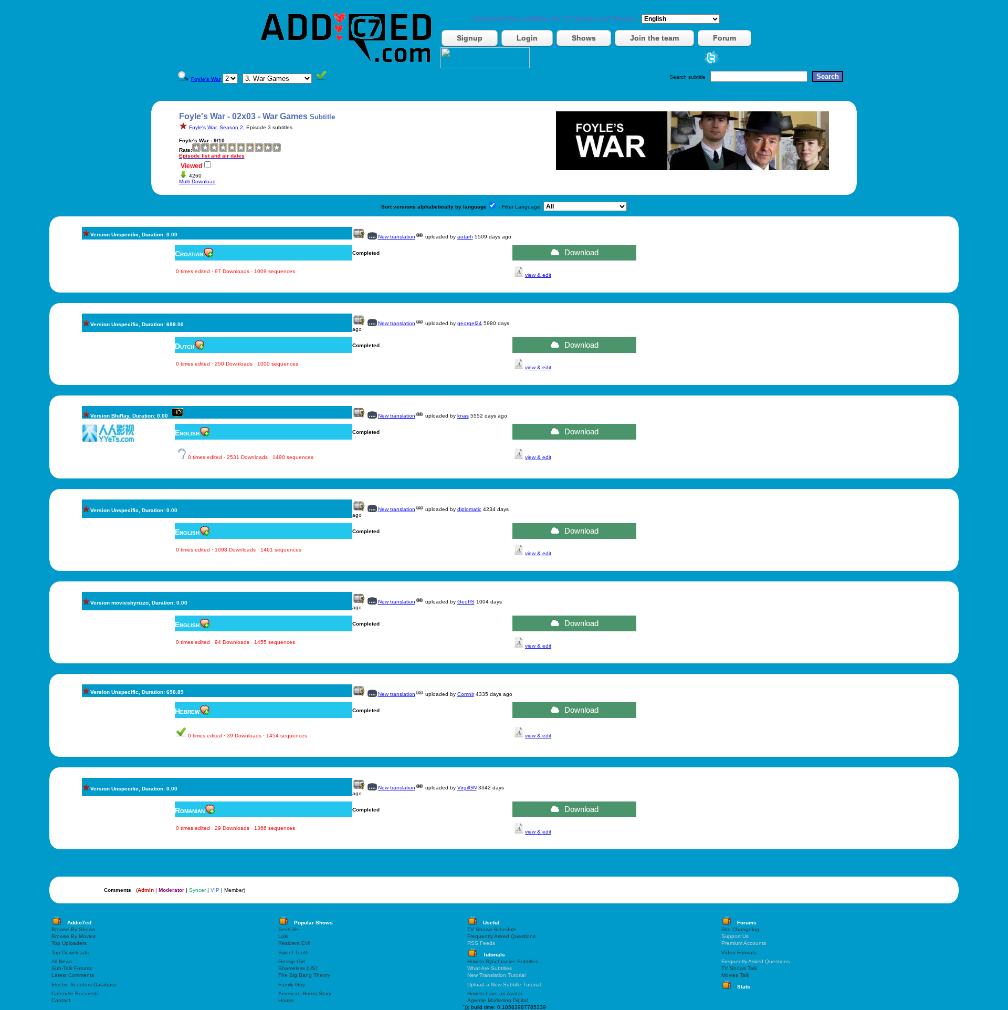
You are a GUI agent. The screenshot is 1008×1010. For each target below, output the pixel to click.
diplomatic (469, 509)
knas (463, 416)
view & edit (538, 275)
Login (527, 38)
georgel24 (469, 323)
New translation (396, 237)
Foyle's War (202, 127)
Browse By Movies (73, 936)
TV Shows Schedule (492, 929)
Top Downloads (70, 952)
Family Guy (291, 984)
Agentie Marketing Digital (497, 1000)
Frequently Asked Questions (501, 936)
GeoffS (466, 602)
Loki (283, 936)
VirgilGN (467, 787)
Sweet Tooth (293, 952)
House (286, 1000)
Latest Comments (72, 975)
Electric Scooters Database (84, 984)
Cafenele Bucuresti (74, 993)
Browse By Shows (73, 929)
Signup (469, 38)
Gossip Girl (291, 961)
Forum (724, 38)
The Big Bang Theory (304, 975)
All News (61, 961)
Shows (584, 38)
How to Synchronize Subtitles (502, 961)
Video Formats (739, 952)
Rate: (185, 150)
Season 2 (231, 127)
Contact (60, 1000)
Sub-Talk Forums (71, 968)
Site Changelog (740, 929)
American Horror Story (304, 993)
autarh (465, 237)
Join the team (654, 38)
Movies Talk (735, 975)
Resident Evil (294, 943)
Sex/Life (288, 929)
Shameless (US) (297, 968)
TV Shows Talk (739, 968)
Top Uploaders (69, 943)
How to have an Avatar (494, 993)
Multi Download (197, 181)
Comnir (465, 694)
